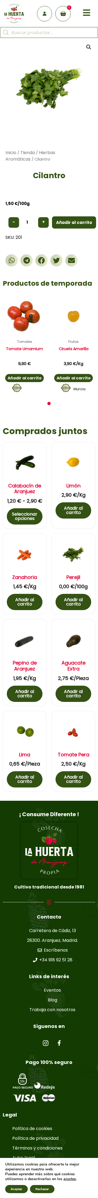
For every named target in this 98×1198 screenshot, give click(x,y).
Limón (73, 486)
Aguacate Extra (73, 666)
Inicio (10, 152)
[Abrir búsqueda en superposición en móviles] (49, 32)
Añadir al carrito (74, 222)
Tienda (27, 152)
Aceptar (16, 1189)
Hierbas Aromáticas (30, 155)
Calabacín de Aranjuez (24, 488)
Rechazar (42, 1189)
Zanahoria (24, 577)
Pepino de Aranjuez (25, 666)
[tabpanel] (24, 345)
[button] (11, 260)
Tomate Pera (73, 755)
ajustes (69, 1179)
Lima (24, 755)
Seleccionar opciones (24, 516)
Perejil (73, 577)
